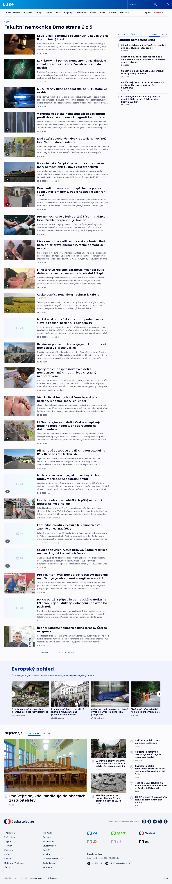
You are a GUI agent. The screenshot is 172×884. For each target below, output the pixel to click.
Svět (58, 12)
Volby (38, 12)
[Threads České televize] (165, 821)
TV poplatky (9, 841)
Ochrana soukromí (37, 878)
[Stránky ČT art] (116, 841)
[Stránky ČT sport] (118, 833)
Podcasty (124, 12)
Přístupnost (53, 878)
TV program (9, 832)
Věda (102, 12)
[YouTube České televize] (155, 821)
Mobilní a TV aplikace (14, 863)
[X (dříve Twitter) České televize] (160, 821)
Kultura (112, 12)
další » (71, 652)
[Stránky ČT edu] (144, 841)
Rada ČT (47, 850)
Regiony (68, 12)
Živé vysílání (9, 837)
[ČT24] (8, 4)
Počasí (93, 12)
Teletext (8, 845)
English (24, 878)
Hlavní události (13, 12)
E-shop (7, 858)
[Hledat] (155, 4)
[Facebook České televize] (149, 821)
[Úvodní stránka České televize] (19, 821)
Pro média (47, 832)
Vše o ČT (8, 867)
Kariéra (46, 854)
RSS (166, 878)
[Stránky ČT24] (92, 833)
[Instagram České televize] (144, 821)
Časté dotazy (49, 863)
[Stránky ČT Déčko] (92, 841)
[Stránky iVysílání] (147, 833)
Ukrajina (28, 12)
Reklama (47, 837)
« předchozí (45, 652)
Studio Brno (48, 841)
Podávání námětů (51, 858)
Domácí (48, 12)
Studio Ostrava (50, 845)
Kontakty (47, 867)
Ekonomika (81, 12)
